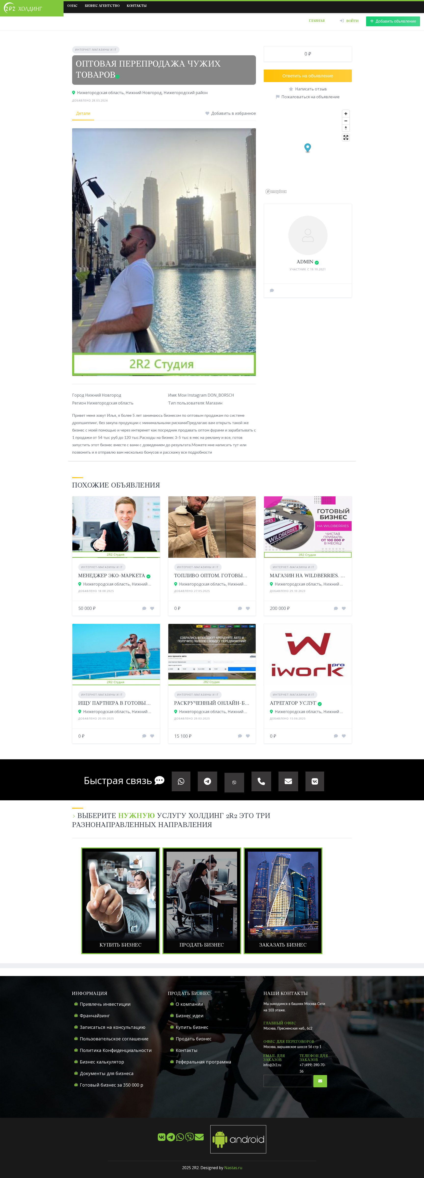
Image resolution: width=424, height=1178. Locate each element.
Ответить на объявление (307, 76)
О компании (189, 1004)
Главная (317, 21)
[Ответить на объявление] (144, 608)
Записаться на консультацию (113, 1027)
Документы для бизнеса (106, 1073)
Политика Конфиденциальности (116, 1050)
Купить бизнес (192, 1027)
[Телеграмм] (171, 1139)
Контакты (136, 6)
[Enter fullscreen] (345, 137)
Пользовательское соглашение (114, 1039)
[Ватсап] (180, 1139)
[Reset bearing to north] (345, 127)
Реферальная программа (203, 1062)
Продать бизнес (194, 1039)
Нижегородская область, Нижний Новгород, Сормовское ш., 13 (118, 584)
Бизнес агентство (102, 6)
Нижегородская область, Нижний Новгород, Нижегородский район (142, 92)
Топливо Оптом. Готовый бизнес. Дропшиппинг (242, 575)
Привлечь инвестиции (105, 1004)
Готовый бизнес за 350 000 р (111, 1085)
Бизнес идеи (189, 1016)
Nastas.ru (233, 1167)
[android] (235, 1139)
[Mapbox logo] (276, 191)
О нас (72, 6)
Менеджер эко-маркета (111, 575)
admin (305, 262)
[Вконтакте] (162, 1139)
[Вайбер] (190, 1139)
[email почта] (200, 1139)
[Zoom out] (345, 120)
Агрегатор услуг (293, 703)
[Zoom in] (345, 113)
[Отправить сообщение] (272, 290)
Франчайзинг (95, 1016)
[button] (308, 148)
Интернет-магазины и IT (96, 49)
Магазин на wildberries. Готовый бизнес (328, 575)
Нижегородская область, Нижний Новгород (214, 584)
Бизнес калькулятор (102, 1062)
